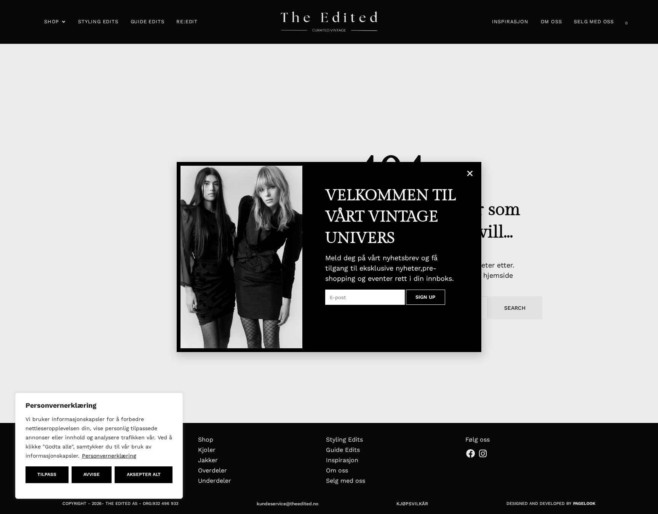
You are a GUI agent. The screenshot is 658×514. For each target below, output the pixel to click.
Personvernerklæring (109, 456)
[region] (99, 446)
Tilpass (46, 474)
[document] (329, 257)
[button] (470, 173)
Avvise (91, 474)
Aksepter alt (144, 474)
